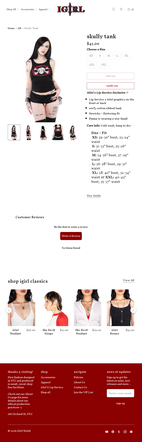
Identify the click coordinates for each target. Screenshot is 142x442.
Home (11, 28)
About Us (79, 382)
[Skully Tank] (43, 77)
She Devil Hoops (49, 331)
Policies (78, 377)
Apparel (43, 9)
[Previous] (9, 310)
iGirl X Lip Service (52, 387)
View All (128, 280)
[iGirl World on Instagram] (125, 431)
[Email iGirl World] (131, 431)
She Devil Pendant (81, 331)
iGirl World (24, 431)
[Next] (133, 310)
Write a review (71, 236)
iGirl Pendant (15, 331)
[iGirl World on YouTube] (107, 431)
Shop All (11, 9)
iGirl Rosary (114, 331)
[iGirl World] (71, 9)
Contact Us (80, 387)
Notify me (112, 86)
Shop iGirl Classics (28, 281)
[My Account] (121, 9)
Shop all (45, 392)
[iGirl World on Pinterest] (113, 431)
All (19, 28)
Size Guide (94, 195)
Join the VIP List (83, 392)
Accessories (27, 9)
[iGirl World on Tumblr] (119, 431)
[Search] (113, 9)
